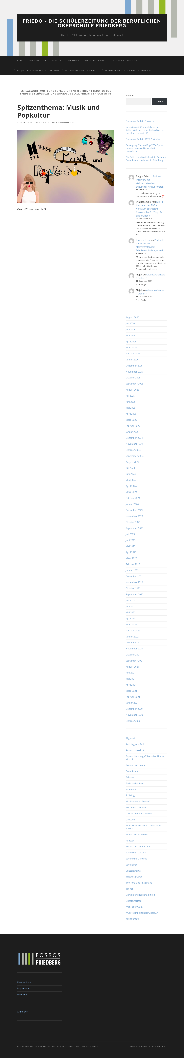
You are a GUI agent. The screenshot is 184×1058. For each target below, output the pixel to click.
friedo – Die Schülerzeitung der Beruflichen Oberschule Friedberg (61, 1046)
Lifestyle (130, 819)
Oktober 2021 (133, 654)
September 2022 (134, 594)
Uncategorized (133, 900)
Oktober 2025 (133, 377)
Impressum (23, 988)
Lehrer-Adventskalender (123, 60)
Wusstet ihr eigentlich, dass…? (82, 70)
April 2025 (131, 413)
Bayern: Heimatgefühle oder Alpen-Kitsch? (145, 758)
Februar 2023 (133, 564)
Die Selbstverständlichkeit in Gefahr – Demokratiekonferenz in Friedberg (146, 159)
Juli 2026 (130, 323)
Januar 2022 (132, 636)
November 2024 (134, 443)
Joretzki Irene (143, 240)
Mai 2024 (130, 480)
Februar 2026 (133, 353)
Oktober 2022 (133, 588)
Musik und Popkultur (137, 834)
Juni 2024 (131, 474)
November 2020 (134, 714)
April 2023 (131, 552)
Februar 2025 (133, 425)
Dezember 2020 (134, 708)
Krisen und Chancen (136, 807)
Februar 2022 (133, 630)
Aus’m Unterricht (94, 60)
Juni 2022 (131, 606)
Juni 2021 (131, 672)
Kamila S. (41, 122)
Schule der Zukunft (136, 852)
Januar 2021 (132, 702)
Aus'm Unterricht (135, 750)
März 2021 (131, 690)
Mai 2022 (130, 612)
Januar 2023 (132, 570)
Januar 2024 (132, 504)
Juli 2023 (130, 534)
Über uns (146, 70)
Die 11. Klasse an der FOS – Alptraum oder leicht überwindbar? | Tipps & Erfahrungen (149, 208)
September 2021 (134, 660)
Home (20, 60)
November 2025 (134, 371)
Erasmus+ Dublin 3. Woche (140, 121)
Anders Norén (148, 1046)
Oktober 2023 (133, 522)
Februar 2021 (133, 696)
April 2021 (131, 684)
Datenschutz (24, 982)
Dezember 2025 (134, 365)
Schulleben (73, 60)
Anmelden (22, 1011)
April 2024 (131, 486)
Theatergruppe (113, 70)
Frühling (130, 795)
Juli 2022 (130, 600)
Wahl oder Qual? (134, 906)
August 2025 (132, 389)
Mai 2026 (130, 335)
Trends (129, 888)
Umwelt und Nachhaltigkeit (140, 894)
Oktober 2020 (133, 720)
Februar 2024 (133, 498)
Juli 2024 (130, 468)
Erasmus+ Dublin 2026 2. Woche (143, 139)
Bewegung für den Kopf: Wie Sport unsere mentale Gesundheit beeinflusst (144, 148)
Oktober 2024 (133, 449)
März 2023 (131, 558)
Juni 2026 (131, 329)
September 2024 (134, 456)
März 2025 (131, 419)
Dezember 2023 (134, 510)
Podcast (56, 60)
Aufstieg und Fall (135, 744)
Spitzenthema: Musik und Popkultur (58, 111)
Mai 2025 (130, 407)
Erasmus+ (54, 70)
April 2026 (131, 341)
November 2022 (134, 582)
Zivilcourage (132, 918)
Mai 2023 (130, 546)
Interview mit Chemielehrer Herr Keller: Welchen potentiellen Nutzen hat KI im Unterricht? (145, 130)
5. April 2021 (24, 122)
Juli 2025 (130, 395)
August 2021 (132, 666)
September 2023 (134, 528)
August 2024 (132, 462)
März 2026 (131, 347)
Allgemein (131, 738)
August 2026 (132, 317)
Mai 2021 (130, 678)
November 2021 (134, 648)
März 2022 (131, 624)
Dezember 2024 (134, 437)
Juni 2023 (131, 540)
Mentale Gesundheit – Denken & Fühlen (143, 827)
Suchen (130, 95)
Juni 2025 (131, 401)
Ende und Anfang (135, 783)
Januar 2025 (132, 431)
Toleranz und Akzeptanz (139, 882)
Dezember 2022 (134, 576)
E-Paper (132, 70)
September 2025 (134, 383)
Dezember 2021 (134, 642)
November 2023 (134, 516)
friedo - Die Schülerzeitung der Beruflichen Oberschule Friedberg (92, 23)
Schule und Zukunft (136, 858)
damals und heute (135, 765)
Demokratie (132, 771)
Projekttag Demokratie (30, 70)
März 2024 (131, 492)
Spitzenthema (36, 60)
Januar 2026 (132, 359)
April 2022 (131, 618)
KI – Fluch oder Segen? (138, 801)
